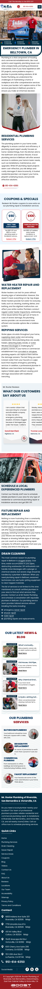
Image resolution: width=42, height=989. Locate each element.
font (6, 438)
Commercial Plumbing (11, 759)
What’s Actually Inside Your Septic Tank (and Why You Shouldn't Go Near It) (27, 645)
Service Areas (7, 854)
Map (27, 919)
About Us (5, 877)
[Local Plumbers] (6, 6)
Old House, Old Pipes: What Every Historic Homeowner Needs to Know (28, 662)
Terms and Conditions (11, 905)
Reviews (4, 881)
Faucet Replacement (25, 774)
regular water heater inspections (15, 312)
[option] (19, 226)
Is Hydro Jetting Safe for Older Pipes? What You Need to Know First (27, 697)
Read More (22, 653)
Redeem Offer (19, 239)
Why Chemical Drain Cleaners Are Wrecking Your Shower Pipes (27, 680)
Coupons (5, 858)
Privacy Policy (7, 901)
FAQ (3, 873)
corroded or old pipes (27, 351)
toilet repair (9, 616)
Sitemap (5, 897)
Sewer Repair (7, 850)
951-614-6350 (11, 185)
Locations (5, 885)
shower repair (10, 613)
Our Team (5, 889)
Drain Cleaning (7, 846)
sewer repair (19, 610)
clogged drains (24, 560)
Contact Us (6, 869)
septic (10, 527)
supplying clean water (11, 337)
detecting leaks (15, 343)
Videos (4, 866)
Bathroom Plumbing (15, 730)
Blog (3, 862)
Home (4, 838)
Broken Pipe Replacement (21, 745)
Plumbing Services (9, 842)
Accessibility (6, 893)
